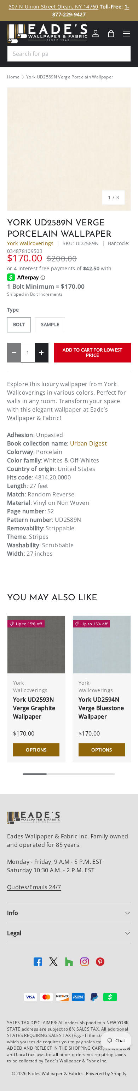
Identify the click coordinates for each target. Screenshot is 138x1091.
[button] (111, 33)
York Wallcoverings (30, 243)
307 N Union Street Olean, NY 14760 (53, 6)
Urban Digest (88, 443)
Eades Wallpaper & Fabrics (56, 1074)
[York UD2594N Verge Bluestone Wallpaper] (102, 644)
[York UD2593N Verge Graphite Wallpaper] (36, 644)
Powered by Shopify (106, 1074)
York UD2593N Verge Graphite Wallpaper (34, 708)
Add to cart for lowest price (92, 352)
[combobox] (69, 53)
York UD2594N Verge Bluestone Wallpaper (101, 708)
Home (13, 77)
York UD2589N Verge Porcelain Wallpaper (69, 77)
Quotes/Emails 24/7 (34, 887)
